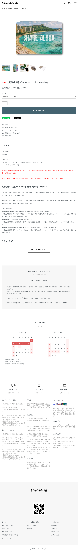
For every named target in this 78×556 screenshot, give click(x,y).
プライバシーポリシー (8, 538)
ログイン (54, 528)
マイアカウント (56, 522)
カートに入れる (41, 110)
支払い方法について (8, 531)
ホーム (3, 8)
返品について (6, 125)
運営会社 (29, 528)
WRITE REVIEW (38, 249)
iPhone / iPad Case (13, 8)
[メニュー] (75, 3)
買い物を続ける (6, 136)
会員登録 (54, 525)
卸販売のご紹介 (31, 525)
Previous (16, 37)
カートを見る (55, 531)
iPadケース (23, 8)
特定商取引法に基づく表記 (10, 127)
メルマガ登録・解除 (33, 522)
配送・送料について (8, 525)
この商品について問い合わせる (11, 133)
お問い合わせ (55, 535)
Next (61, 37)
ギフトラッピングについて (10, 130)
